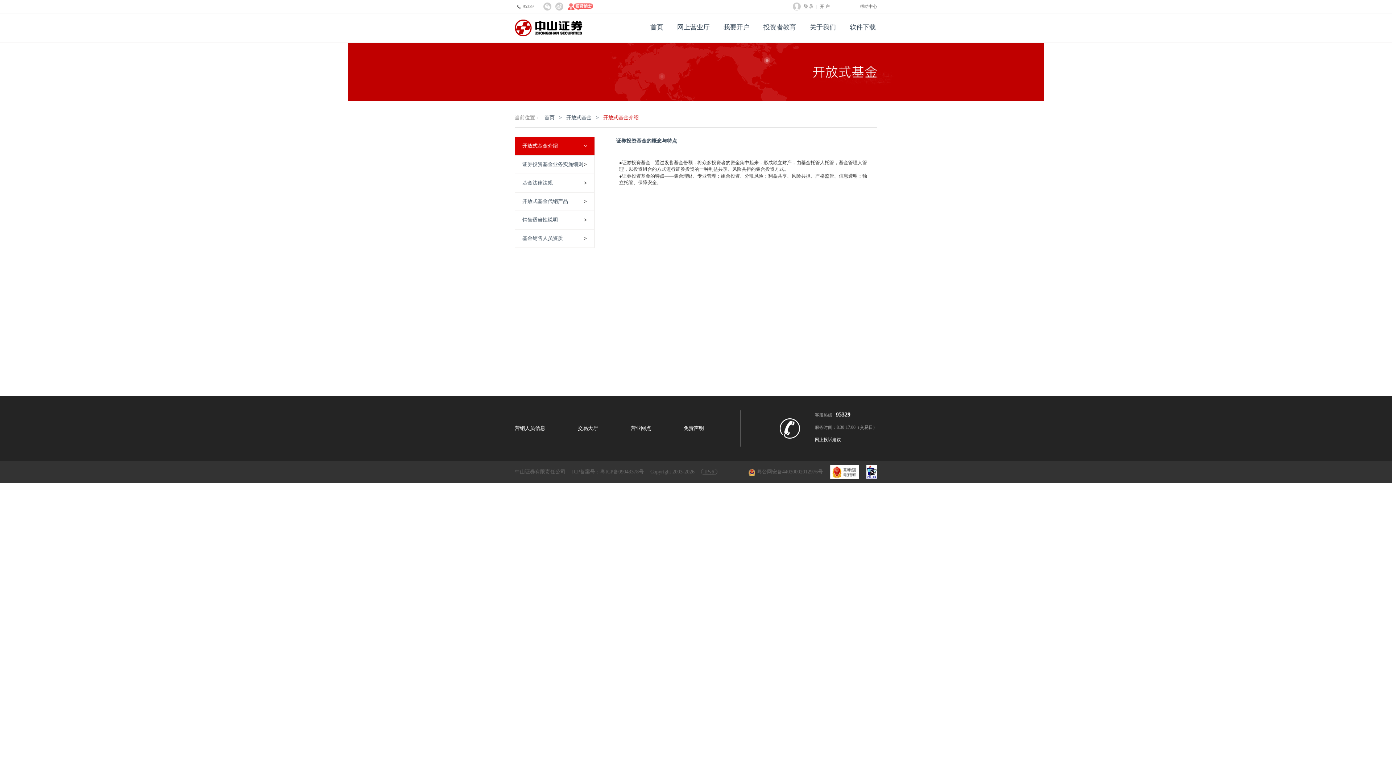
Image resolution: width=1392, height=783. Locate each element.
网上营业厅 (693, 27)
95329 (528, 6)
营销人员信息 (530, 428)
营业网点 (641, 428)
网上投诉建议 (828, 439)
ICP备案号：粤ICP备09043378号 (608, 472)
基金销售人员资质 (542, 238)
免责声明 (694, 428)
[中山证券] (549, 28)
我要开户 (737, 27)
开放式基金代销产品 (545, 201)
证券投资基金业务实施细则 (552, 164)
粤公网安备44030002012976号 (790, 472)
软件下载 (863, 27)
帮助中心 (868, 6)
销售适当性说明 (540, 220)
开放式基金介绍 (621, 117)
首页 (656, 27)
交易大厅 (588, 428)
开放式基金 (579, 117)
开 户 (825, 6)
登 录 (808, 6)
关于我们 (823, 27)
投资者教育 (779, 27)
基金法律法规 (537, 183)
